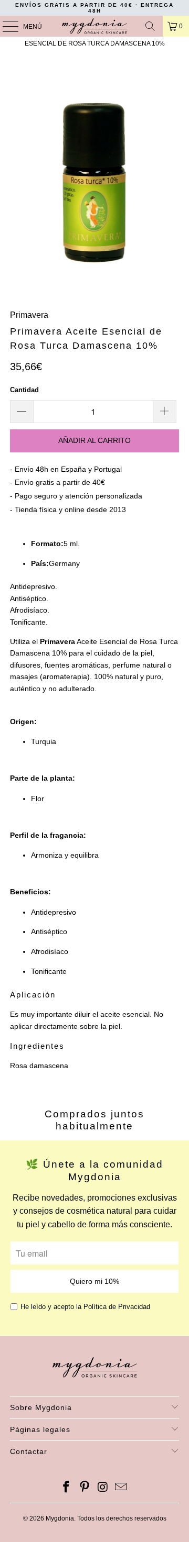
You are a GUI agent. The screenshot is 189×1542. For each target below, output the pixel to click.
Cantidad (24, 390)
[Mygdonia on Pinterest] (85, 1487)
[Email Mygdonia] (121, 1487)
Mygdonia (60, 1518)
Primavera (29, 314)
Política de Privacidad (116, 1307)
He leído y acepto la (85, 1307)
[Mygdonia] (94, 26)
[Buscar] (150, 26)
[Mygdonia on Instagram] (103, 1487)
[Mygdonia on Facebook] (67, 1487)
